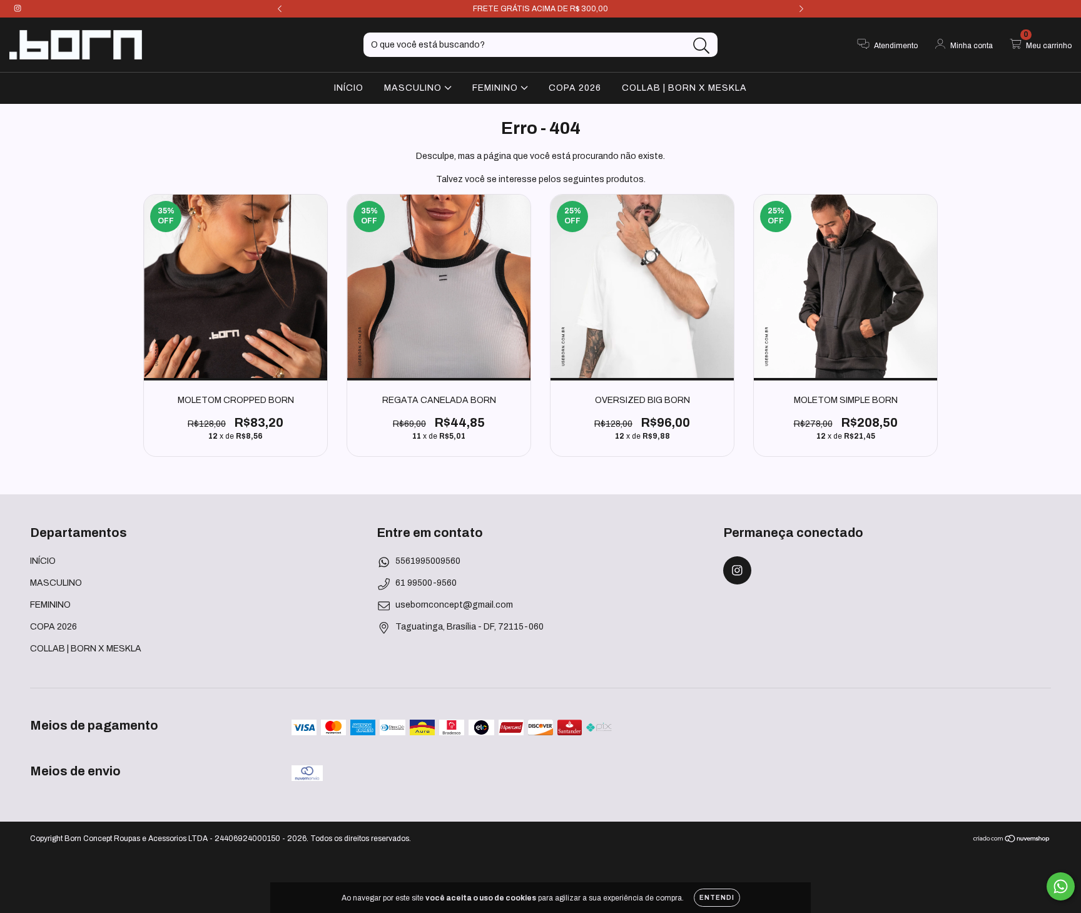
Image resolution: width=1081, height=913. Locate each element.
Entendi (716, 897)
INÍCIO (348, 87)
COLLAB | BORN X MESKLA (684, 87)
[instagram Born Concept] (17, 8)
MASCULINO (414, 87)
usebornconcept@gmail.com (454, 605)
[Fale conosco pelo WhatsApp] (1061, 886)
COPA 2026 (575, 87)
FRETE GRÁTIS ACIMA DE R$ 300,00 (540, 8)
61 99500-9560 (426, 583)
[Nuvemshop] (1012, 840)
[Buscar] (701, 46)
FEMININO (496, 87)
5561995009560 (427, 561)
